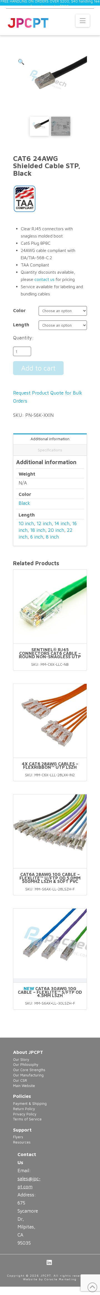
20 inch (56, 530)
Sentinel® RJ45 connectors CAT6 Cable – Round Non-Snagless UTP (50, 653)
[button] (83, 20)
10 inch (26, 523)
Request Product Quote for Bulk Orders (47, 397)
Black (24, 503)
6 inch (36, 537)
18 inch (37, 530)
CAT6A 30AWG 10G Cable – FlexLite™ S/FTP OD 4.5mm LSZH (50, 992)
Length (21, 324)
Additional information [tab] (50, 438)
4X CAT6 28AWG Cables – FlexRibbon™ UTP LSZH (50, 765)
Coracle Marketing (60, 1279)
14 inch (61, 523)
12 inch (44, 523)
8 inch (52, 537)
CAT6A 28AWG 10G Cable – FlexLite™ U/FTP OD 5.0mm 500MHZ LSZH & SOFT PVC (50, 878)
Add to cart (38, 368)
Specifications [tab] (50, 449)
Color (19, 310)
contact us (44, 279)
